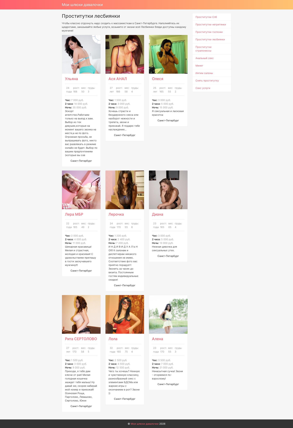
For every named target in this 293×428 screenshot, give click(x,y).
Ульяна (71, 79)
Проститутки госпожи (209, 31)
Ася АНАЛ (118, 79)
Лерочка (116, 214)
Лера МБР (74, 214)
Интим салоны (204, 73)
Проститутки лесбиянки (210, 39)
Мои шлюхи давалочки (82, 4)
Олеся (157, 79)
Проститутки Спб (206, 16)
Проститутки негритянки (210, 24)
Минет (199, 65)
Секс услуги (202, 88)
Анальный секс (204, 58)
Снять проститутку (207, 80)
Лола (113, 339)
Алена (157, 339)
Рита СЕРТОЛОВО (81, 339)
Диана (157, 214)
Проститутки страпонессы (203, 48)
